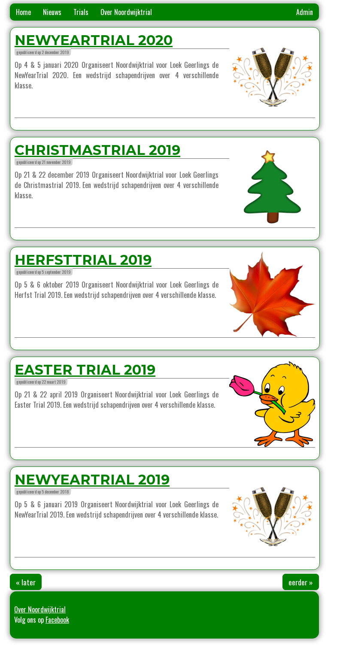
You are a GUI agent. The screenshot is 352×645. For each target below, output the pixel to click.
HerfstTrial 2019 (83, 259)
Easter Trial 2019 (85, 369)
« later (26, 581)
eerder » (300, 581)
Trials (80, 12)
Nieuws (52, 12)
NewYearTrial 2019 (92, 479)
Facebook (57, 620)
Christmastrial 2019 (97, 150)
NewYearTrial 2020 (94, 40)
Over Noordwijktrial (126, 12)
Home (23, 12)
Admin (304, 12)
